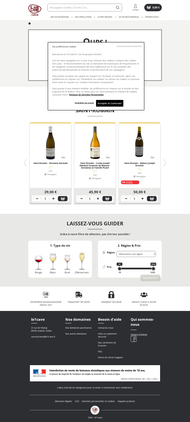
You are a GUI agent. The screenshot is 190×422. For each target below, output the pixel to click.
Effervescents (152, 17)
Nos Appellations (83, 17)
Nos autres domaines (76, 333)
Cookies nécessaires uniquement (129, 46)
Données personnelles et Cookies (98, 401)
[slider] (119, 269)
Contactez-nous (105, 327)
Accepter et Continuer (110, 103)
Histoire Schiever (139, 334)
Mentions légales (63, 401)
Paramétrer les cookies (84, 103)
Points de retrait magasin (110, 357)
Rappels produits (126, 401)
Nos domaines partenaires (78, 327)
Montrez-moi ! (150, 278)
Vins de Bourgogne (59, 17)
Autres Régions (105, 17)
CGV (77, 401)
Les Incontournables (129, 17)
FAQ (100, 351)
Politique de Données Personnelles (86, 94)
